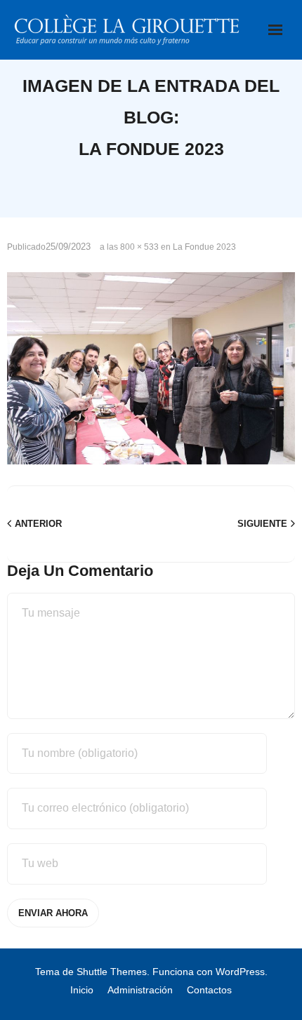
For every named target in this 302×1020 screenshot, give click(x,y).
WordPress (240, 971)
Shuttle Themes (112, 971)
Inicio (81, 989)
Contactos (209, 989)
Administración (140, 989)
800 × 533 (139, 247)
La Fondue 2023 (204, 247)
